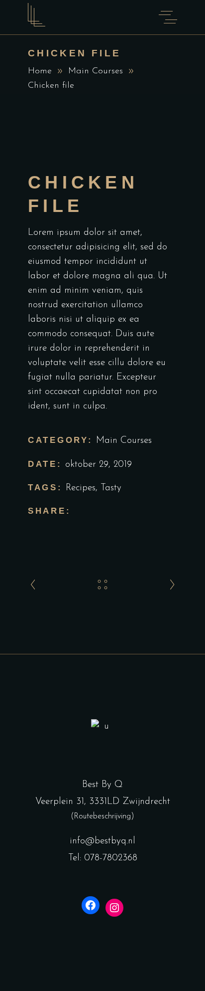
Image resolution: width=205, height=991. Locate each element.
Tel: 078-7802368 (102, 858)
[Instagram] (114, 908)
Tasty (111, 488)
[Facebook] (91, 905)
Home (40, 71)
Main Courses (95, 71)
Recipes (81, 488)
